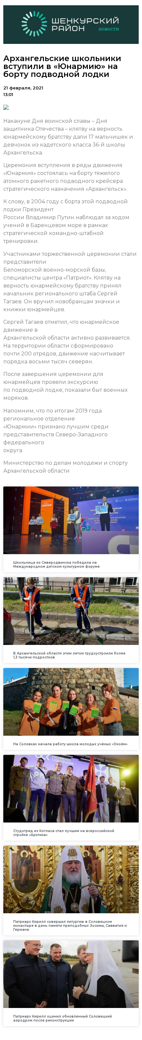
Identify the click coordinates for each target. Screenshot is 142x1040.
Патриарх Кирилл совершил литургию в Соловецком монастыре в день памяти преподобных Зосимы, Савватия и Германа (70, 926)
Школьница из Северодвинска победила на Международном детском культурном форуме (56, 564)
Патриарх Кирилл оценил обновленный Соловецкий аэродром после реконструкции (62, 1018)
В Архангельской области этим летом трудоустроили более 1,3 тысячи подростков (69, 655)
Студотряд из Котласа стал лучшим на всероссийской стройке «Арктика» (63, 833)
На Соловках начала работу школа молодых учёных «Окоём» (70, 744)
